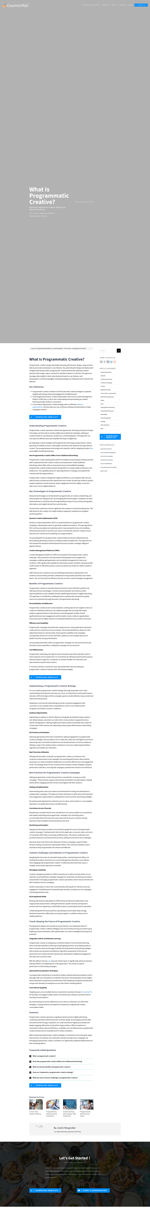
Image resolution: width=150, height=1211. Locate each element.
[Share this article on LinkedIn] (111, 361)
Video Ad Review (105, 425)
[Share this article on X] (108, 361)
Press (102, 404)
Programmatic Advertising (44, 348)
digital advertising (61, 1132)
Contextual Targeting (106, 383)
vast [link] (49, 961)
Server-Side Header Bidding (35, 1113)
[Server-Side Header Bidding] (36, 1100)
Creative (103, 386)
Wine (102, 428)
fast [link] (91, 448)
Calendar (103, 376)
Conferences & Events (106, 379)
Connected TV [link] (87, 992)
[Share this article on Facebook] (104, 361)
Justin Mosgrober (58, 348)
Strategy (103, 421)
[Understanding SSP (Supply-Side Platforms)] (69, 1100)
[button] (61, 1056)
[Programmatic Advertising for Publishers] (53, 1100)
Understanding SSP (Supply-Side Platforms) (69, 1114)
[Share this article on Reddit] (114, 361)
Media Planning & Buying (107, 397)
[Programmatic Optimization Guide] (86, 1100)
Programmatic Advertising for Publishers (51, 1114)
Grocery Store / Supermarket (108, 393)
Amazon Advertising (106, 372)
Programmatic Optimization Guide (85, 1114)
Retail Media (104, 414)
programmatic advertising (74, 1132)
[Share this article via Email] (101, 361)
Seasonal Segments (106, 418)
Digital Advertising (105, 390)
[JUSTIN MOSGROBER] (40, 1125)
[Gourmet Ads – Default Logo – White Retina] (15, 2)
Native (102, 400)
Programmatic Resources (107, 411)
